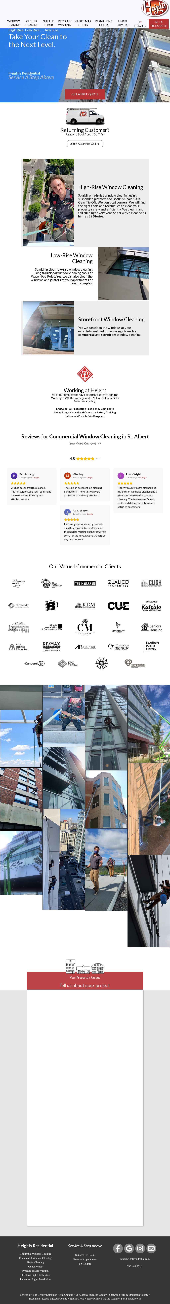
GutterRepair (48, 22)
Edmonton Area (54, 1294)
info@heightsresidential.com (135, 1259)
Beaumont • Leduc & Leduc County (48, 1298)
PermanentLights (103, 22)
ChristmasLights (83, 22)
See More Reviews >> (85, 443)
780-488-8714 (134, 1266)
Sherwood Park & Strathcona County (128, 1294)
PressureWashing (64, 22)
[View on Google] (14, 475)
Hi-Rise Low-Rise (123, 22)
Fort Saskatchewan (131, 1298)
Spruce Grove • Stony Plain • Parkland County (94, 1298)
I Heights (140, 23)
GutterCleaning (31, 22)
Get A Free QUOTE (159, 23)
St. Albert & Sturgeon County (91, 1294)
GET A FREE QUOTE (85, 94)
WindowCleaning (13, 22)
